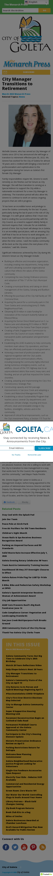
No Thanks (16, 455)
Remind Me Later (34, 455)
